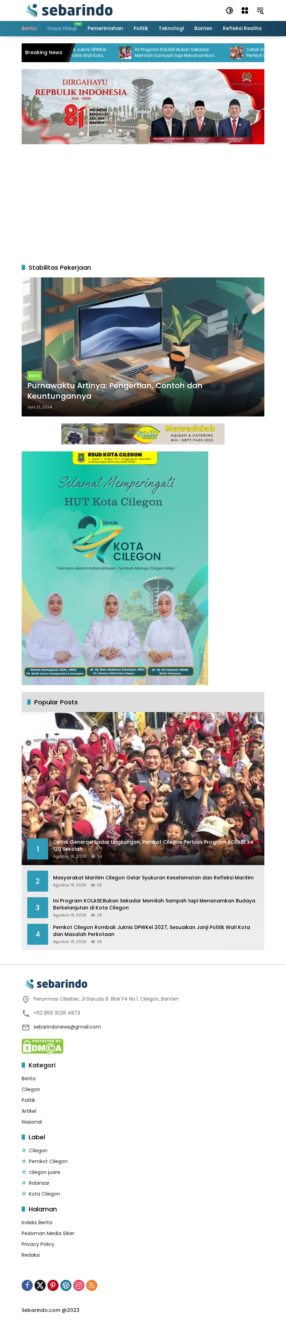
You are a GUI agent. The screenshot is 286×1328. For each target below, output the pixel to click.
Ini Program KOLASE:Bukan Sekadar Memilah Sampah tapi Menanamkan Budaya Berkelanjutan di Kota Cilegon (147, 53)
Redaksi (31, 1254)
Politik (28, 1100)
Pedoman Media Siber (48, 1233)
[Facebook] (27, 1285)
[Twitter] (40, 1285)
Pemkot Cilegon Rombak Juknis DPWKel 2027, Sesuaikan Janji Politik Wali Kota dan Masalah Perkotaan (151, 931)
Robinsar (39, 1183)
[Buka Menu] (245, 10)
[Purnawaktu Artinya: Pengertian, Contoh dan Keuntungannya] (143, 346)
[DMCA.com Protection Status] (42, 1045)
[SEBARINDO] (69, 10)
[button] (229, 10)
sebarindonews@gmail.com (67, 1026)
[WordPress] (66, 1285)
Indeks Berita (37, 1222)
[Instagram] (78, 1285)
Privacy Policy (38, 1244)
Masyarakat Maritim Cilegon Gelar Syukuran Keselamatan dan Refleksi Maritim (153, 878)
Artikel (29, 1111)
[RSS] (91, 1285)
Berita (34, 375)
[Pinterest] (53, 1285)
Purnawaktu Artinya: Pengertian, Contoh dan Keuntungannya (115, 391)
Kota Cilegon (44, 1193)
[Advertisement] (143, 200)
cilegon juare (44, 1172)
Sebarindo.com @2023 (51, 1310)
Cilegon (31, 1089)
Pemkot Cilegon (48, 1161)
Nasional (32, 1121)
